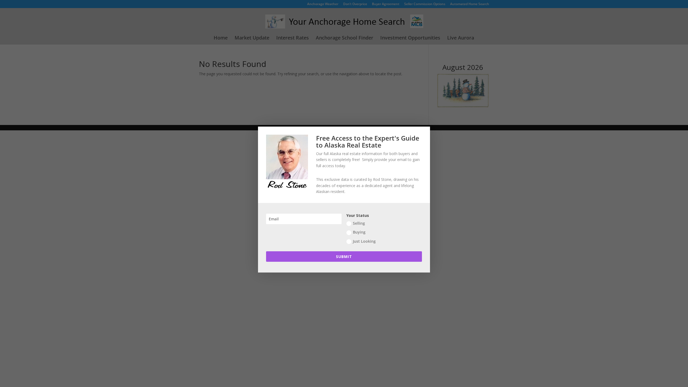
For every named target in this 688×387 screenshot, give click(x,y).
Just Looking (364, 241)
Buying (359, 232)
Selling (359, 223)
